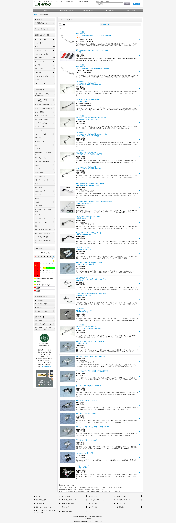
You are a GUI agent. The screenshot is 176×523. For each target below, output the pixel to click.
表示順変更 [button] (106, 24)
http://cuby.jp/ (46, 366)
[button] (132, 10)
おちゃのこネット (85, 521)
